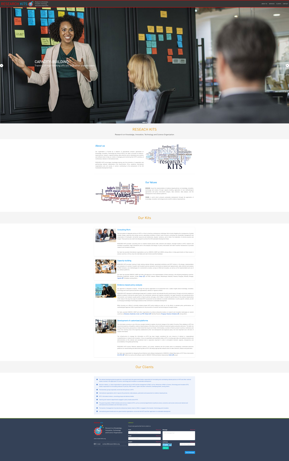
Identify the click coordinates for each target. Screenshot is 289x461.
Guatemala (133, 314)
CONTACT (285, 3)
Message (165, 429)
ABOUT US (264, 3)
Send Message (190, 452)
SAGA (170, 355)
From (129, 429)
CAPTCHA (165, 442)
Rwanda (169, 314)
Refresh (166, 448)
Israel (137, 314)
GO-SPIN (120, 355)
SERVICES (271, 3)
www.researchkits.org (100, 438)
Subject (130, 441)
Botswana (126, 314)
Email (129, 435)
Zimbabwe (174, 314)
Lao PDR (142, 314)
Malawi (147, 314)
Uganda (119, 278)
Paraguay (163, 314)
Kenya (141, 276)
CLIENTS (278, 3)
